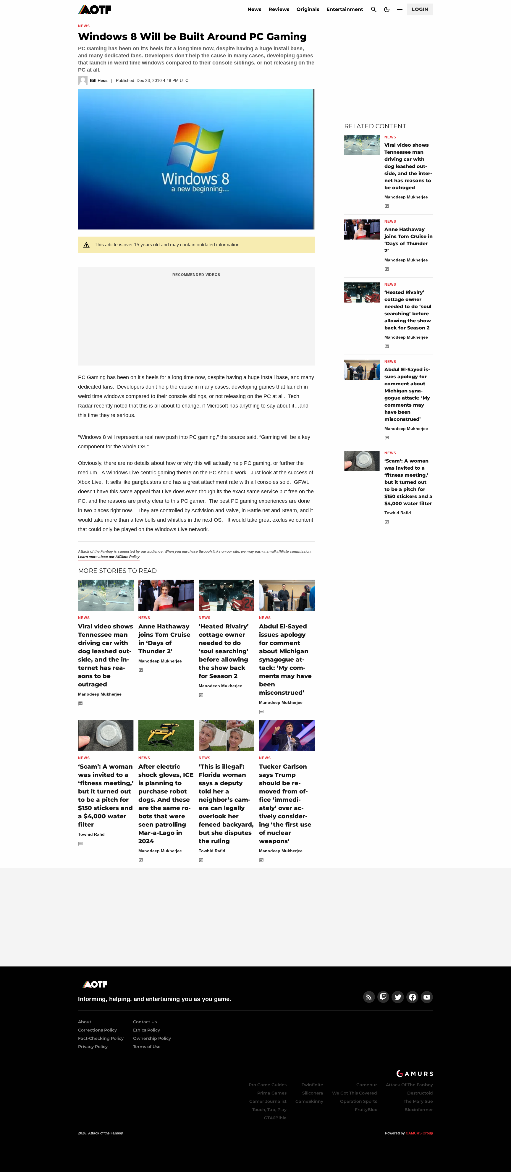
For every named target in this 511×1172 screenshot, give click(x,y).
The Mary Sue (418, 1101)
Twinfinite (312, 1084)
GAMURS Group (419, 1133)
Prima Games (272, 1093)
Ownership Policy (152, 1038)
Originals (308, 9)
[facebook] (412, 997)
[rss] (369, 997)
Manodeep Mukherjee (100, 694)
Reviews (279, 9)
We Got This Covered (354, 1093)
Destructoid (420, 1093)
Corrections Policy (97, 1030)
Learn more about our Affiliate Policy (109, 557)
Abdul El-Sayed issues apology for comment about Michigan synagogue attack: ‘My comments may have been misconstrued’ (285, 659)
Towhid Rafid (91, 834)
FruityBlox (366, 1109)
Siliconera (312, 1093)
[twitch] (383, 997)
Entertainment (344, 9)
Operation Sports (358, 1101)
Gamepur (366, 1084)
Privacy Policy (93, 1046)
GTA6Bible (275, 1118)
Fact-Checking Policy (101, 1038)
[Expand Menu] (400, 9)
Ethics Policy (146, 1030)
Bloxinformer (419, 1109)
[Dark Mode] (387, 9)
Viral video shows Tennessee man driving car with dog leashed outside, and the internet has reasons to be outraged (408, 166)
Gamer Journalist (268, 1101)
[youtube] (427, 997)
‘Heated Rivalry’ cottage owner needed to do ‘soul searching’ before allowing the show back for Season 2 (224, 651)
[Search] (374, 9)
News (254, 9)
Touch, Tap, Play (269, 1109)
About (84, 1021)
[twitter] (398, 997)
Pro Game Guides (268, 1084)
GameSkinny (309, 1101)
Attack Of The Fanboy (409, 1084)
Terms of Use (147, 1046)
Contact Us (145, 1021)
